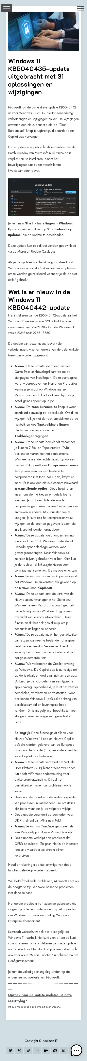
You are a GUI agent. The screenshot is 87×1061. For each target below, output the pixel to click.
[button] (76, 1050)
